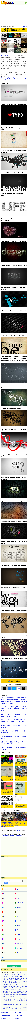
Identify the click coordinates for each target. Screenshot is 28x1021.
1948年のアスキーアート (20, 794)
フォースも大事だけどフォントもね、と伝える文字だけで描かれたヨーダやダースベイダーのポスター (7, 778)
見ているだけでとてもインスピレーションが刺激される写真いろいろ (21, 778)
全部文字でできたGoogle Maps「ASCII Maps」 (20, 806)
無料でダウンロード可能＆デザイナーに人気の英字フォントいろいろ (7, 764)
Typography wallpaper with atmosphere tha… (12, 835)
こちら (20, 972)
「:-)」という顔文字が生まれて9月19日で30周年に (21, 763)
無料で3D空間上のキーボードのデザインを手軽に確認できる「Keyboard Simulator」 (7, 791)
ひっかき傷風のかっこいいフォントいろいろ (7, 807)
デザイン (25, 26)
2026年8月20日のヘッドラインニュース (12, 989)
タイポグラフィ (5, 56)
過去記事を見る (14, 966)
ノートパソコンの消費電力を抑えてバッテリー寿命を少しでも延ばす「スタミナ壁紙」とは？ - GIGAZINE (14, 708)
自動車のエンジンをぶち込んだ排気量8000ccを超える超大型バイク (20, 824)
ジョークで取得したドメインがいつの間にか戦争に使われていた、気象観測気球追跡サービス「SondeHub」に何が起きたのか (15, 983)
